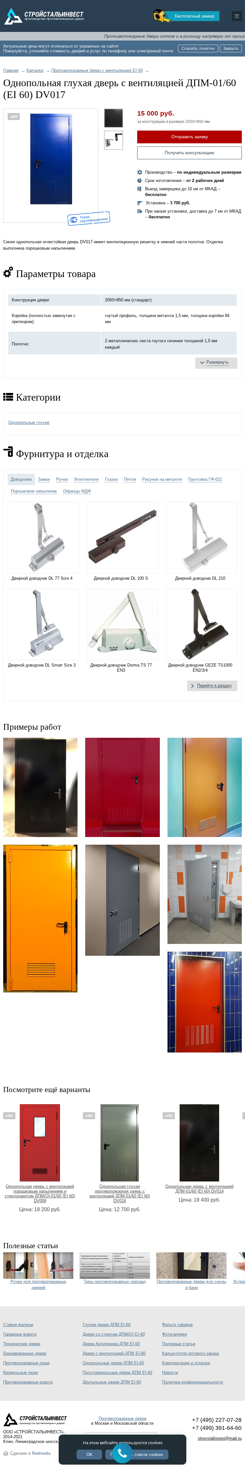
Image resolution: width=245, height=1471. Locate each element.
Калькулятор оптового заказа (190, 1353)
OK (89, 1454)
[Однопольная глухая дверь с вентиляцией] (40, 787)
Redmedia (41, 1453)
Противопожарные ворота (28, 1382)
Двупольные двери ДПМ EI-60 (112, 1382)
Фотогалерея (174, 1334)
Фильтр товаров (177, 1324)
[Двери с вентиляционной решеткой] (122, 900)
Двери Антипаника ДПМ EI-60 (111, 1343)
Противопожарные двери (122, 1418)
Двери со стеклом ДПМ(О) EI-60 (114, 1334)
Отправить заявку (189, 136)
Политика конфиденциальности (192, 1382)
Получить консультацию (189, 152)
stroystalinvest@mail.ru (219, 1438)
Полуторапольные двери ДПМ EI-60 (117, 1372)
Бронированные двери (24, 1353)
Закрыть (230, 48)
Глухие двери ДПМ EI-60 (106, 1324)
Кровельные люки (20, 1372)
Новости (170, 1372)
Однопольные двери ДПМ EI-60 (113, 1363)
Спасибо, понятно (198, 48)
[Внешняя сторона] (51, 166)
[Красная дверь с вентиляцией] (204, 1002)
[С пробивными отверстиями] (122, 787)
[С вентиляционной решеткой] (204, 787)
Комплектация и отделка (186, 1363)
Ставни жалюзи (18, 1324)
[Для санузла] (204, 894)
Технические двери (21, 1343)
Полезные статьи (178, 1343)
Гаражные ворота (19, 1334)
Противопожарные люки (26, 1363)
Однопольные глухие (28, 422)
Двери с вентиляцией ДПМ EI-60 (114, 1353)
